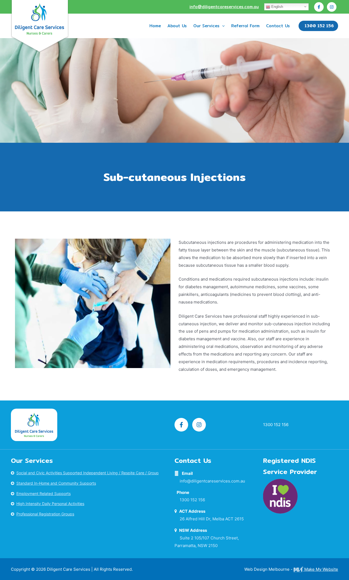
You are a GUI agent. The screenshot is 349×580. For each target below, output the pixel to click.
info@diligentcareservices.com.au (224, 7)
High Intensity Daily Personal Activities (50, 503)
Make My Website (320, 569)
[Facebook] (319, 7)
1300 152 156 (192, 499)
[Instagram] (331, 7)
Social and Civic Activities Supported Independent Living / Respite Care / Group (87, 472)
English (276, 7)
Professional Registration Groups (45, 514)
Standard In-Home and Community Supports (56, 483)
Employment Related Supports (43, 493)
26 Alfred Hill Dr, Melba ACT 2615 (212, 518)
